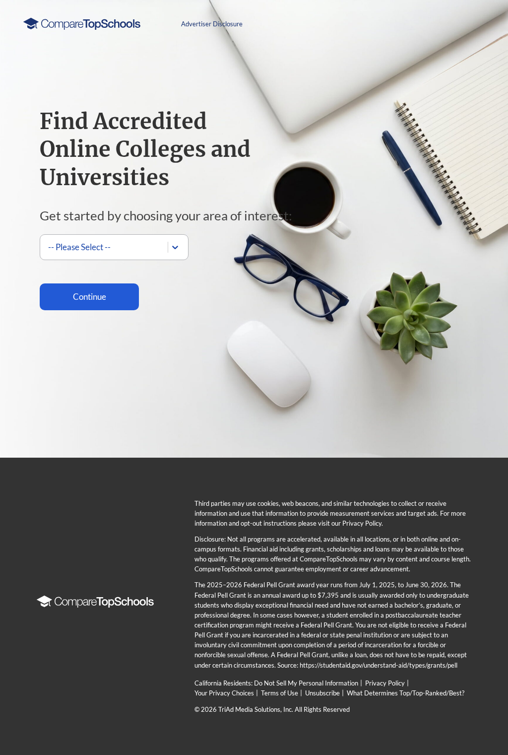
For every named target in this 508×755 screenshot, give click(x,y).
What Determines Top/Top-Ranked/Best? (405, 693)
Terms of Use (279, 693)
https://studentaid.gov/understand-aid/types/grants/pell (378, 665)
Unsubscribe (322, 693)
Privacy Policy (385, 683)
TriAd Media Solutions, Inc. (255, 709)
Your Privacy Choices (224, 693)
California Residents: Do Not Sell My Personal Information (276, 683)
